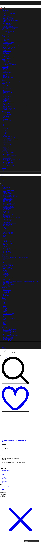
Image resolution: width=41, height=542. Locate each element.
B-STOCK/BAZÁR (4, 151)
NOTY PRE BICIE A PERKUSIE (7, 44)
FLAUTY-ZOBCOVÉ (16, 81)
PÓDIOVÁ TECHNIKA (5, 67)
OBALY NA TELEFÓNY (6, 142)
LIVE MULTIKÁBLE (6, 100)
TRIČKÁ (4, 123)
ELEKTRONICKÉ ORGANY (7, 65)
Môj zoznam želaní (38, 1)
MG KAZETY (5, 148)
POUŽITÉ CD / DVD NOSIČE (7, 156)
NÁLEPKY (4, 315)
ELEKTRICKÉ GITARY (6, 187)
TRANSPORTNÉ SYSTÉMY (7, 264)
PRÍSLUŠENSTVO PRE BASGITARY (8, 26)
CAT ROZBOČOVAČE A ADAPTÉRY (8, 277)
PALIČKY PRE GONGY (6, 56)
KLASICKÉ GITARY (6, 11)
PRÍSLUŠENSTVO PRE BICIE (7, 43)
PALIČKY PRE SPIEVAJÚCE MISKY (8, 48)
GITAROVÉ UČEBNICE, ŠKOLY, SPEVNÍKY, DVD (10, 20)
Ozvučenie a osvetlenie (4, 346)
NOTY (2, 121)
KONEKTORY (5, 280)
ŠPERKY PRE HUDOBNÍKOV (7, 136)
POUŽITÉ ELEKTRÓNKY (7, 154)
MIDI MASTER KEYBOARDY (7, 63)
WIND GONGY (5, 52)
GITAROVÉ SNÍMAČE (6, 192)
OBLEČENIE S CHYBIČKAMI (7, 339)
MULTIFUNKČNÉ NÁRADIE (7, 120)
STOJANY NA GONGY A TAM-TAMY (8, 57)
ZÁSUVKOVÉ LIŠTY (6, 97)
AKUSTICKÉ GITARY (6, 10)
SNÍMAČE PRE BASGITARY (7, 25)
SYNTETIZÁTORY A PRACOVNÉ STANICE (9, 64)
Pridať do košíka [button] (4, 444)
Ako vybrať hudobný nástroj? (5, 478)
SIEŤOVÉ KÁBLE (5, 278)
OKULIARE (5, 131)
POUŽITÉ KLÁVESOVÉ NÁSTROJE (8, 163)
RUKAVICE (5, 129)
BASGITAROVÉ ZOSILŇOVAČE (7, 23)
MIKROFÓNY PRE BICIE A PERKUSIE (8, 42)
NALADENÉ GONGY (6, 53)
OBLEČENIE (3, 122)
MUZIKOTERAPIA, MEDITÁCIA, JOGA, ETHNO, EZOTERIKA (10, 45)
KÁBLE (4, 75)
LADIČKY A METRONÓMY (7, 112)
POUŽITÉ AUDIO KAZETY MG (7, 157)
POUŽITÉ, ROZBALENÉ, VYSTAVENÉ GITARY (10, 152)
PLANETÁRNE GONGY (6, 229)
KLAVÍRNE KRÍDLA (6, 238)
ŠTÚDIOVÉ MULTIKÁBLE (7, 101)
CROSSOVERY (5, 246)
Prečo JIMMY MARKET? (5, 487)
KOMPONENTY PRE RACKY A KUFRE (8, 88)
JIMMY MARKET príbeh (5, 486)
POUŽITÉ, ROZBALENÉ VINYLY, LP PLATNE (9, 331)
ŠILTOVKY (4, 125)
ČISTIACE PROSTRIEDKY (7, 114)
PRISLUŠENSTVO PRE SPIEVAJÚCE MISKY (9, 47)
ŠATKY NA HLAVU (6, 126)
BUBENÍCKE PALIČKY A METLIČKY (8, 38)
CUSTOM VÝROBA (6, 34)
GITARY (3, 9)
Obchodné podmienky (5, 482)
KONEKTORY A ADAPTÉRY (7, 251)
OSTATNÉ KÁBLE (5, 275)
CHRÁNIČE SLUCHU (6, 291)
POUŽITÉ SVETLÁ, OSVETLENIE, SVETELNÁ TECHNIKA (11, 159)
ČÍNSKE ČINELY (5, 55)
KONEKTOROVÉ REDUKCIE (21, 106)
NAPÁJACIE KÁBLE (6, 272)
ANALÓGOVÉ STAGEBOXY (7, 103)
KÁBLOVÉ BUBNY (6, 283)
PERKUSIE (4, 40)
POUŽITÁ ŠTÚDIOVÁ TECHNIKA (8, 160)
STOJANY (4, 288)
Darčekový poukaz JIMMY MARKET (7, 477)
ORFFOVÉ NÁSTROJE (6, 216)
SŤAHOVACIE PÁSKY (6, 286)
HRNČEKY (4, 135)
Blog (2, 490)
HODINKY (4, 130)
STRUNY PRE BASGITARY (7, 24)
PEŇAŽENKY (5, 132)
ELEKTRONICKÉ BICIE (6, 36)
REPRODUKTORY (6, 68)
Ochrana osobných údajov (5, 481)
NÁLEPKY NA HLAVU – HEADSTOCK (8, 31)
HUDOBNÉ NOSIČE (4, 145)
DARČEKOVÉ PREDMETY (5, 134)
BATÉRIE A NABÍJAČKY (6, 118)
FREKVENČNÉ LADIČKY (7, 51)
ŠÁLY (4, 304)
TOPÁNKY (4, 133)
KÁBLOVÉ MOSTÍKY (6, 110)
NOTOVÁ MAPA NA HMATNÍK (7, 32)
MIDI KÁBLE (5, 95)
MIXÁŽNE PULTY (5, 69)
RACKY (4, 262)
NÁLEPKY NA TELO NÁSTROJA (8, 30)
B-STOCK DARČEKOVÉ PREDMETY (8, 164)
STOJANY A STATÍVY (6, 74)
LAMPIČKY (5, 296)
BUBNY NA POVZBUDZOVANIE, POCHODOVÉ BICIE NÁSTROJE (12, 41)
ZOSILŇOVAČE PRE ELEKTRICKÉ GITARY (9, 14)
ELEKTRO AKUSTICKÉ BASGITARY (8, 22)
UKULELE (4, 12)
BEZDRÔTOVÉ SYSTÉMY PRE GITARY (9, 195)
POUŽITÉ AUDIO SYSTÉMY (7, 334)
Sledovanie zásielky (4, 475)
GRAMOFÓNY (5, 150)
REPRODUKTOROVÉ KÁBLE (7, 92)
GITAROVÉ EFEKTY (6, 16)
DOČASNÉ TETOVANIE (6, 128)
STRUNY (4, 15)
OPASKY (4, 307)
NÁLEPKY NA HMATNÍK (6, 205)
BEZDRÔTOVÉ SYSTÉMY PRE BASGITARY (9, 203)
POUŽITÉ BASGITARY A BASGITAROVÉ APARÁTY (10, 153)
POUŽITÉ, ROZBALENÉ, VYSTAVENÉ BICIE (9, 155)
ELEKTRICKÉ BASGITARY (7, 197)
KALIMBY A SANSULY (6, 49)
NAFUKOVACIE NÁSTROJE (7, 140)
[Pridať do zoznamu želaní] (15, 411)
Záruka (3, 474)
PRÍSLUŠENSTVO (4, 111)
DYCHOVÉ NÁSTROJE (5, 256)
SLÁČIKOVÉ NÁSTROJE (6, 259)
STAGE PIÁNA (5, 60)
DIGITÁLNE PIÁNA (6, 61)
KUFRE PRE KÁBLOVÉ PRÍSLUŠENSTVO (9, 108)
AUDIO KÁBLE (5, 93)
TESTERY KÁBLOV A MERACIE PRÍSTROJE (9, 73)
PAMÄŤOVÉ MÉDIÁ (6, 116)
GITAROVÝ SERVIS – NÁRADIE (8, 19)
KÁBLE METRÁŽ (5, 104)
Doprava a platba (4, 471)
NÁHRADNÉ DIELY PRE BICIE (7, 219)
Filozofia (3, 489)
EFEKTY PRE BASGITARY (7, 200)
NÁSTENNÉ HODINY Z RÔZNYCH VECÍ (9, 318)
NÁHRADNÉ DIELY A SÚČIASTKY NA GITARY (10, 18)
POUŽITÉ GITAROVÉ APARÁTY (8, 328)
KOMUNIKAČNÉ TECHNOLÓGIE (8, 77)
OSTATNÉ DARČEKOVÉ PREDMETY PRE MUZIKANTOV (11, 320)
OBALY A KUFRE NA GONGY (7, 58)
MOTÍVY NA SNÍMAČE (6, 33)
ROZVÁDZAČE (5, 294)
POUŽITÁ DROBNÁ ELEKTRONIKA (8, 336)
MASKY (4, 127)
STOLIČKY (4, 113)
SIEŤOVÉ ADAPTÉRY (6, 117)
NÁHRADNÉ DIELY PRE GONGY (8, 232)
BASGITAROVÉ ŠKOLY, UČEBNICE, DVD (9, 28)
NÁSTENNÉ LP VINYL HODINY (7, 138)
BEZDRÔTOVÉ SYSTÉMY (7, 72)
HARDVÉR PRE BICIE (6, 39)
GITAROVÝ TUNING (5, 29)
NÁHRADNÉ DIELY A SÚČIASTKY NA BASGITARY (10, 27)
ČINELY (4, 37)
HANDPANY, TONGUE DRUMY (7, 224)
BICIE (2, 35)
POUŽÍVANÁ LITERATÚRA (7, 158)
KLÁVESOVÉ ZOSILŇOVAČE (7, 66)
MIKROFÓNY (5, 71)
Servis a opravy (4, 168)
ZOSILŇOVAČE (5, 245)
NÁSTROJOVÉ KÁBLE (6, 91)
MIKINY (4, 299)
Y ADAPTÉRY (5, 270)
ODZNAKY (4, 143)
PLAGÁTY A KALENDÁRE (7, 144)
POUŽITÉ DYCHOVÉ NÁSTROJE (8, 161)
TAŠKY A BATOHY (6, 302)
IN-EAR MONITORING (6, 248)
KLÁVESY (3, 59)
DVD (4, 323)
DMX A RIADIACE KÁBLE (7, 96)
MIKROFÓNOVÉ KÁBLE (6, 267)
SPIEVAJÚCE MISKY (6, 221)
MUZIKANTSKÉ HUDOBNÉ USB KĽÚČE (9, 137)
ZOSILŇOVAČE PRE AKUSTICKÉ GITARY (9, 189)
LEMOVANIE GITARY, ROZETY (7, 208)
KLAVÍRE (4, 237)
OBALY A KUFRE (5, 85)
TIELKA (4, 124)
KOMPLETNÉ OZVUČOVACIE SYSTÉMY (9, 243)
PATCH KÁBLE (5, 269)
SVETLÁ (3, 79)
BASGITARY (3, 21)
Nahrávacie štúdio (4, 170)
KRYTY (4, 87)
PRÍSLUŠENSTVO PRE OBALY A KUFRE (9, 89)
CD (3, 146)
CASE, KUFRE (5, 261)
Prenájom (3, 169)
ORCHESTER (3, 83)
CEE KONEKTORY (6, 98)
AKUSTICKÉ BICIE (6, 211)
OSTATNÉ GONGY (6, 230)
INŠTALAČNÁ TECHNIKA (7, 76)
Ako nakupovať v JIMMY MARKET (7, 470)
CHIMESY (4, 50)
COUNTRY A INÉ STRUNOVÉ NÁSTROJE (9, 13)
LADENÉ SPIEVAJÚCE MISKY (7, 46)
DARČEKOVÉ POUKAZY (5, 326)
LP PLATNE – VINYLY (6, 147)
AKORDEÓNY (5, 240)
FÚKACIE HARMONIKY (6, 82)
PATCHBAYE (5, 107)
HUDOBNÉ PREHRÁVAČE (5, 149)
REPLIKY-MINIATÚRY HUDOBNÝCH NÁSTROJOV (10, 139)
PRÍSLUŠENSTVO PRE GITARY (7, 17)
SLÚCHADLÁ (5, 115)
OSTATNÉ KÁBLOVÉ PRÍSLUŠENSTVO (9, 109)
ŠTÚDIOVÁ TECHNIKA (5, 254)
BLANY (4, 213)
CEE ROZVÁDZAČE (6, 99)
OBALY (3, 84)
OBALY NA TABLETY (6, 141)
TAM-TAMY (5, 227)
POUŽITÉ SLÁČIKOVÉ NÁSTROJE (8, 162)
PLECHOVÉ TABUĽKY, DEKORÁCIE (8, 312)
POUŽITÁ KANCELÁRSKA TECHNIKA (9, 165)
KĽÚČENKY (5, 310)
